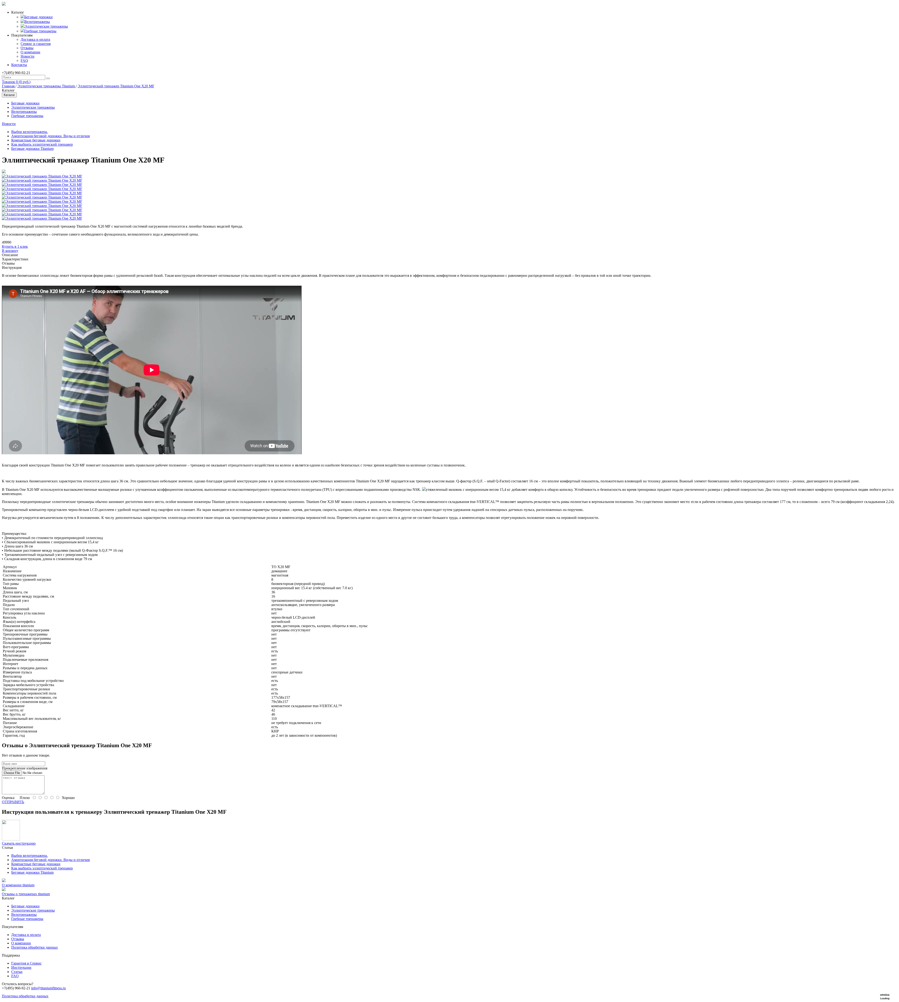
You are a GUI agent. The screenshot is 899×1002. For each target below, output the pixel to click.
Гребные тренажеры (40, 31)
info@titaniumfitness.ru (48, 988)
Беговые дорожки (38, 17)
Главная (8, 86)
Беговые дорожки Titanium (32, 149)
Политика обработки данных (34, 947)
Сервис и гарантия (36, 44)
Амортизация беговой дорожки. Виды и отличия (50, 136)
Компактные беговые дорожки (35, 140)
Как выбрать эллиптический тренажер (42, 144)
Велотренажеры (37, 22)
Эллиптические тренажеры (46, 26)
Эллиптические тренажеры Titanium (46, 86)
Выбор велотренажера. (29, 132)
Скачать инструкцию (19, 843)
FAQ (24, 61)
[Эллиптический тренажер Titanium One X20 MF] (4, 172)
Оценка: (8, 798)
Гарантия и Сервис (26, 963)
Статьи (16, 972)
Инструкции (21, 967)
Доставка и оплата (35, 39)
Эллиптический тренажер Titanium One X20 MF (116, 86)
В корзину (10, 251)
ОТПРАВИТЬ (13, 802)
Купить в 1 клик (15, 246)
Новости (27, 56)
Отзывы (27, 48)
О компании (30, 52)
